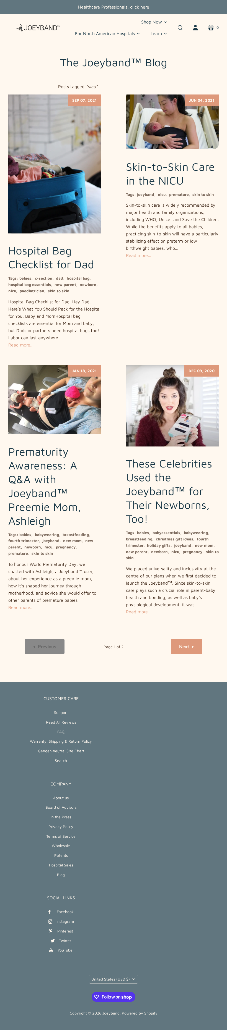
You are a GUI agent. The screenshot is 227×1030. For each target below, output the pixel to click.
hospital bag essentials (29, 284)
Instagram (65, 921)
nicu (12, 290)
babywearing (47, 534)
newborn (88, 284)
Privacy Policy (60, 826)
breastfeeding (76, 534)
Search (61, 760)
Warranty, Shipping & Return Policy (61, 741)
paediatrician (32, 290)
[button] (154, 22)
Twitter (65, 940)
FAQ (61, 731)
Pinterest (65, 931)
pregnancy (66, 547)
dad (59, 278)
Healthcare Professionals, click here (113, 6)
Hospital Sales (61, 865)
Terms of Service (61, 836)
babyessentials (166, 532)
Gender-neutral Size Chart (61, 750)
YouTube (65, 950)
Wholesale (61, 845)
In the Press (61, 816)
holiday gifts (159, 545)
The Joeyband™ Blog (113, 62)
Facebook (65, 911)
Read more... (20, 344)
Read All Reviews (61, 722)
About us (61, 797)
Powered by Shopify (140, 1013)
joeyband (145, 194)
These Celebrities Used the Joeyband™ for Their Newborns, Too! (169, 491)
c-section (43, 278)
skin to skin (58, 290)
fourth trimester (23, 540)
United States (110, 979)
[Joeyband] (36, 27)
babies (25, 278)
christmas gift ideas (174, 539)
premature (179, 194)
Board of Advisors (60, 807)
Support (61, 712)
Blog (61, 874)
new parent (65, 284)
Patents (61, 855)
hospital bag (78, 278)
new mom (72, 540)
